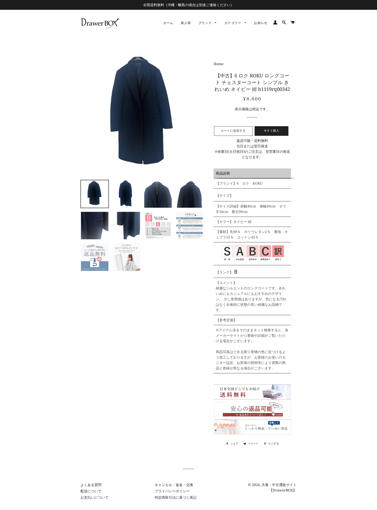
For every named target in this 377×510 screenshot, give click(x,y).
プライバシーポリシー (172, 491)
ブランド (205, 23)
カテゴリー (233, 23)
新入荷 (186, 23)
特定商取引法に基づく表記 (176, 497)
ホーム (168, 23)
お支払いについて (94, 497)
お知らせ (260, 23)
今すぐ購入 (271, 130)
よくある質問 (91, 484)
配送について (91, 491)
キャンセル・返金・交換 (174, 484)
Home (219, 63)
